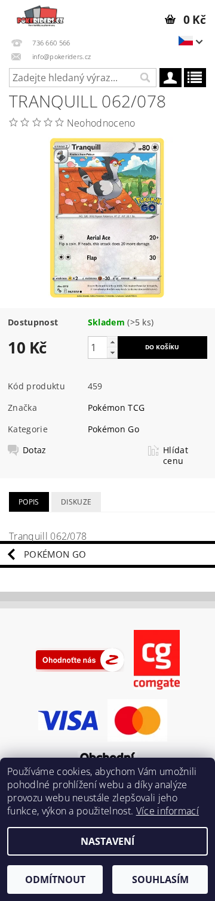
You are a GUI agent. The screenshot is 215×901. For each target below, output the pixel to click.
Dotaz (35, 450)
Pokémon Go (113, 429)
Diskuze (76, 502)
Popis (29, 502)
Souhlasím (160, 879)
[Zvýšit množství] (112, 342)
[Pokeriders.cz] (39, 15)
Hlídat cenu (175, 455)
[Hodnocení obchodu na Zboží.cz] (80, 659)
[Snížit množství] (112, 352)
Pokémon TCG (116, 407)
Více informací (167, 810)
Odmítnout (55, 879)
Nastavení (107, 841)
